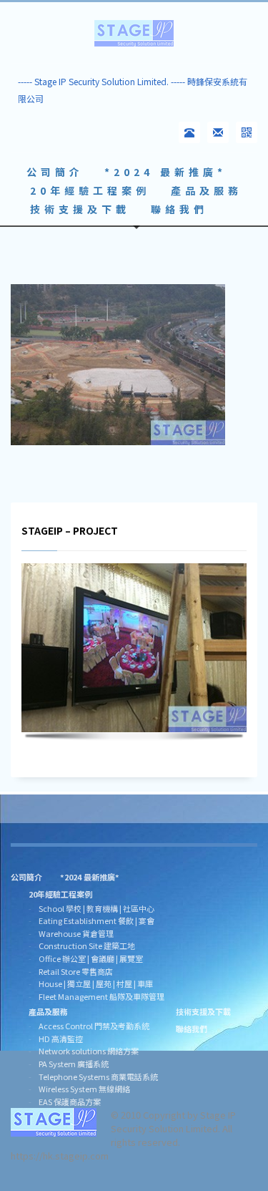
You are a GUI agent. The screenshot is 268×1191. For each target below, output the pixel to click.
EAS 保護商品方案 (70, 1101)
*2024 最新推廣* (89, 877)
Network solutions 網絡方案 (89, 1050)
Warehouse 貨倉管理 (76, 933)
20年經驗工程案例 (60, 894)
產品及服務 (48, 1011)
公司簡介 (26, 877)
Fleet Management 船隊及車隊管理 (101, 996)
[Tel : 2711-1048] (189, 132)
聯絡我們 (191, 1028)
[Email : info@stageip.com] (218, 132)
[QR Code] (246, 132)
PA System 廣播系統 (74, 1063)
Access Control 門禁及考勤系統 (94, 1025)
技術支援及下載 (203, 1011)
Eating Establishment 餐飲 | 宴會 (96, 920)
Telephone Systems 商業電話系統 (98, 1076)
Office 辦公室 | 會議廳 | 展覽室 (91, 958)
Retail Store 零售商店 (76, 971)
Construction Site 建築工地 (87, 945)
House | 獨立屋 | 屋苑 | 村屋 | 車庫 (96, 983)
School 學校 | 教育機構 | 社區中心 (96, 908)
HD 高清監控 (61, 1038)
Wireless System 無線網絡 (84, 1088)
